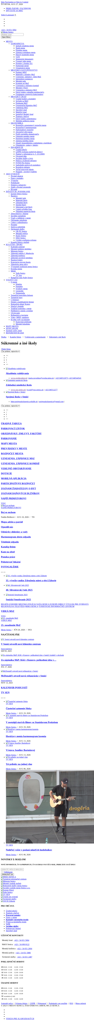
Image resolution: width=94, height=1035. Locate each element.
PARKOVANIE (9, 438)
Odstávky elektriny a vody (14, 532)
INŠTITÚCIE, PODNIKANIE (18, 191)
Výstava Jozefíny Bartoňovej (20, 750)
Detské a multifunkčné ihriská (22, 302)
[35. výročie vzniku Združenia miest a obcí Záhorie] (26, 576)
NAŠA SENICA (42, 604)
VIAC (3, 503)
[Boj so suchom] (7, 505)
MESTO (9, 41)
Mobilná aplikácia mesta (25, 121)
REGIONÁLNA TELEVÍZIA (13, 606)
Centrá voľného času (24, 209)
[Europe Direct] (7, 890)
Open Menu (6, 37)
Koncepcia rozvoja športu (21, 262)
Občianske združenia (19, 220)
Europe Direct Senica (19, 194)
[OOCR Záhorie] (8, 901)
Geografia (19, 291)
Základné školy (22, 203)
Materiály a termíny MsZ (25, 74)
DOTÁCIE (6, 473)
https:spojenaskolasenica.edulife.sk (24, 401)
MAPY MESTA (12, 326)
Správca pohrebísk (18, 227)
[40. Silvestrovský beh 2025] (17, 585)
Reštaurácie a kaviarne (19, 315)
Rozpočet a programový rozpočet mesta (31, 125)
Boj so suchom (8, 512)
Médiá (13, 271)
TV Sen (19, 275)
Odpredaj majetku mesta (25, 136)
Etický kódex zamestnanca (26, 119)
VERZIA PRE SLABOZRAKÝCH (20, 1019)
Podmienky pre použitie (58, 1003)
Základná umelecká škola (25, 211)
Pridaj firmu (6, 349)
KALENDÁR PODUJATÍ (14, 687)
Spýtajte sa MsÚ (22, 101)
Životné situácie (17, 176)
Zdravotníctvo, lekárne (19, 214)
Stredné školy (21, 205)
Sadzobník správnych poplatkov (28, 165)
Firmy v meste (11, 917)
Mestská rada (21, 81)
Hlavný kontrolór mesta (25, 55)
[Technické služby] (8, 899)
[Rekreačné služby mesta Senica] (14, 886)
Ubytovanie (15, 313)
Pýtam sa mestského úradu (16, 922)
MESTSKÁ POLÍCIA (27, 604)
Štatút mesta (20, 48)
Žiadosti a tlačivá (22, 116)
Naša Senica (20, 273)
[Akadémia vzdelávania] (15, 368)
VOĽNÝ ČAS (11, 280)
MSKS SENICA (31, 606)
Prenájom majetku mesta (25, 139)
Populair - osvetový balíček (26, 172)
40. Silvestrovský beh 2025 (19, 590)
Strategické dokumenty (24, 59)
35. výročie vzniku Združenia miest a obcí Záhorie (31, 580)
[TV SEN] (5, 894)
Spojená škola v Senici (17, 396)
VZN (18, 57)
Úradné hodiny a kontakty (26, 99)
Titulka (3, 337)
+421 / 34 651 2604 (24, 949)
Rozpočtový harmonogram (26, 127)
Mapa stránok (80, 1003)
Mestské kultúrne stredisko (21, 249)
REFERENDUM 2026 (15, 333)
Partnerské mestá (22, 66)
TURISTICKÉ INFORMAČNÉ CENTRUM (56, 606)
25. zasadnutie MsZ (11, 625)
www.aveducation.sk (19, 378)
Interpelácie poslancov (24, 79)
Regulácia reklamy (23, 167)
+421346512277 (51, 390)
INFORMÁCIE (17, 147)
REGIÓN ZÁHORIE (9, 604)
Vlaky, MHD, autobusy (20, 317)
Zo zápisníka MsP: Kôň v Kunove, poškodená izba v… (28, 660)
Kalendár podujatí (18, 247)
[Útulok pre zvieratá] (9, 897)
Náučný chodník (17, 306)
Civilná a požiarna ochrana (26, 240)
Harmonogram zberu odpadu (16, 537)
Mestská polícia (22, 233)
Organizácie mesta (23, 68)
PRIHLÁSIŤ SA (7, 874)
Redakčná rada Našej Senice (22, 278)
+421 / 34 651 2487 (24, 957)
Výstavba (14, 180)
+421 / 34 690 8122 (21, 944)
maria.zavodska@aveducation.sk (41, 378)
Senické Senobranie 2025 (18, 599)
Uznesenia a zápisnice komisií (27, 86)
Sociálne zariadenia (18, 216)
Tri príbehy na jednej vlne (19, 764)
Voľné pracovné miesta (25, 169)
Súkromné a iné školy (24, 207)
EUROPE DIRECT (57, 604)
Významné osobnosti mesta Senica (24, 267)
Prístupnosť (42, 1003)
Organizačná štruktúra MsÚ (26, 105)
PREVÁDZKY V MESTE (14, 448)
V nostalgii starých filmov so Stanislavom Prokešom (32, 722)
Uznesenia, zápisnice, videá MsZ (28, 77)
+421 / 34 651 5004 (8, 30)
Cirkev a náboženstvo (19, 222)
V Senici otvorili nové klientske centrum (21, 644)
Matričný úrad (21, 112)
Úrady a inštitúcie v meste (21, 218)
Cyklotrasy (15, 300)
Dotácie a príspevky (18, 185)
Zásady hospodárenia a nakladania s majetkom (34, 143)
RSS (71, 1003)
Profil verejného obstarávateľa (27, 134)
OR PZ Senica (21, 231)
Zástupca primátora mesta (25, 52)
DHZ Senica (20, 238)
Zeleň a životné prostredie (21, 187)
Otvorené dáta (21, 156)
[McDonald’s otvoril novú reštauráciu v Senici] (19, 671)
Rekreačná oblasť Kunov (20, 304)
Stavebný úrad (21, 110)
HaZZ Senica (21, 236)
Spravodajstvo (6, 649)
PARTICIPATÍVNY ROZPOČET (18, 483)
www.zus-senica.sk (18, 390)
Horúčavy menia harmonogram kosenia (26, 736)
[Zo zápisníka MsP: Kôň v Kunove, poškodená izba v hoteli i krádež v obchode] (32, 655)
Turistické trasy (17, 297)
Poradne (14, 225)
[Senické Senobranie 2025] (17, 595)
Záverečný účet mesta (24, 132)
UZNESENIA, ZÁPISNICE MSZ (18, 458)
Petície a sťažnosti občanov (26, 161)
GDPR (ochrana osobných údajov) (29, 152)
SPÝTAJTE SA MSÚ (14, 11)
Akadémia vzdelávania (17, 373)
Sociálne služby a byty (24, 158)
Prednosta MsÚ (22, 103)
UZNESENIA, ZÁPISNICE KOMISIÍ (20, 463)
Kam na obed (8, 551)
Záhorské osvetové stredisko (22, 258)
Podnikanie (15, 183)
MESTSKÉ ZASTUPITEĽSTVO (24, 70)
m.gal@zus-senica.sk (35, 390)
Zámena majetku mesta (24, 141)
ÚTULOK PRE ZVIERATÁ (77, 604)
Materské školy (21, 200)
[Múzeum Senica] (8, 881)
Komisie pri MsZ (22, 83)
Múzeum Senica (17, 251)
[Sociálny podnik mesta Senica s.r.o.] (15, 888)
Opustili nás (7, 527)
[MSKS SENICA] (8, 877)
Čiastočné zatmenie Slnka (18, 708)
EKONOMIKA (17, 123)
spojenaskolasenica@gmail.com (51, 401)
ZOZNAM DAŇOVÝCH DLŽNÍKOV (20, 493)
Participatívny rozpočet (24, 130)
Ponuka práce (8, 557)
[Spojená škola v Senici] (15, 392)
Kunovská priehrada (23, 322)
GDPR (32, 1003)
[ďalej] (4, 572)
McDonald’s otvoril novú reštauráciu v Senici (23, 676)
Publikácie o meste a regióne (22, 311)
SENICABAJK (12, 328)
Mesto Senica (6, 630)
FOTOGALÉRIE (10, 566)
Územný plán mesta (23, 61)
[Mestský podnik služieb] (11, 883)
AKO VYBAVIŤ (13, 174)
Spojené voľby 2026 (14, 331)
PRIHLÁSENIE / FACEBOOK (18, 8)
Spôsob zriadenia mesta (25, 46)
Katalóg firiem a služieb (20, 242)
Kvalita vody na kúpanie (20, 320)
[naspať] (2, 572)
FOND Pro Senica (23, 163)
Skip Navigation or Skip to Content (14, 2)
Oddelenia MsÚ (22, 108)
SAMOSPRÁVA (17, 44)
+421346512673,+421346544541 (68, 378)
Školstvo (14, 196)
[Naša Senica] (6, 892)
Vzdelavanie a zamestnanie (35, 337)
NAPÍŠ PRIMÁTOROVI (13, 498)
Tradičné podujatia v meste (21, 309)
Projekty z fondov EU (24, 63)
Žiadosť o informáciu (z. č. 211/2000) (30, 154)
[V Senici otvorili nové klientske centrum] (17, 639)
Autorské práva (7, 1003)
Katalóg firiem (15, 337)
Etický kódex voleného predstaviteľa (30, 92)
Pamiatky (19, 286)
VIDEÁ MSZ (7, 611)
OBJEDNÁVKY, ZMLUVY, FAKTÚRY (21, 433)
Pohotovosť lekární (10, 562)
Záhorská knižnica (18, 256)
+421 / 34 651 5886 (23, 953)
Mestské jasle (21, 198)
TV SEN (5, 692)
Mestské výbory (22, 88)
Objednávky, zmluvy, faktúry (27, 145)
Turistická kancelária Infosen (22, 295)
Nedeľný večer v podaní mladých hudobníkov (29, 850)
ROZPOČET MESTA (12, 453)
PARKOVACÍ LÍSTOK (13, 428)
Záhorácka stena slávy (19, 264)
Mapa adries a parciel (12, 522)
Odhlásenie (8, 872)
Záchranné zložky (18, 229)
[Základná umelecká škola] (16, 380)
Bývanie (14, 189)
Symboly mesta (22, 289)
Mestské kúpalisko (23, 324)
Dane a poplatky (17, 178)
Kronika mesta (16, 269)
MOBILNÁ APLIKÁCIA (13, 478)
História (19, 284)
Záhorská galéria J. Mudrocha (22, 253)
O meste (14, 282)
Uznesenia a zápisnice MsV (26, 90)
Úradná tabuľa (21, 150)
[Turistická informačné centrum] (13, 879)
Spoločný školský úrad (24, 114)
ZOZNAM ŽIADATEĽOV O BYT (18, 488)
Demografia (20, 293)
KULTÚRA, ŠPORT (14, 244)
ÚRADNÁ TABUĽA (11, 423)
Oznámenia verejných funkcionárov (29, 94)
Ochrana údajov (21, 1003)
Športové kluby (17, 260)
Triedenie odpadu (10, 542)
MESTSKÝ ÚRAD (18, 97)
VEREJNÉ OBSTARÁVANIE (16, 468)
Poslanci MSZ (21, 72)
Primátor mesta (21, 50)
